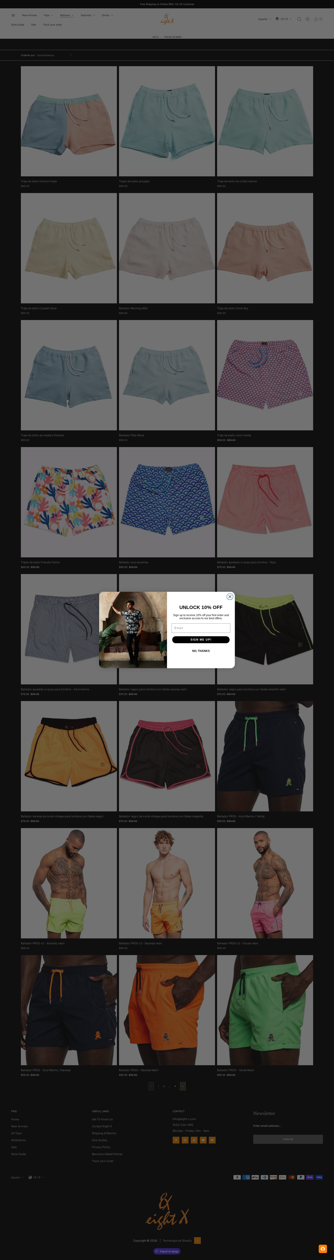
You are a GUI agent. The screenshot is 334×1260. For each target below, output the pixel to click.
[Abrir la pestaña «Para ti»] (323, 1249)
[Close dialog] (230, 597)
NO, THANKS (201, 650)
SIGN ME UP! (201, 639)
